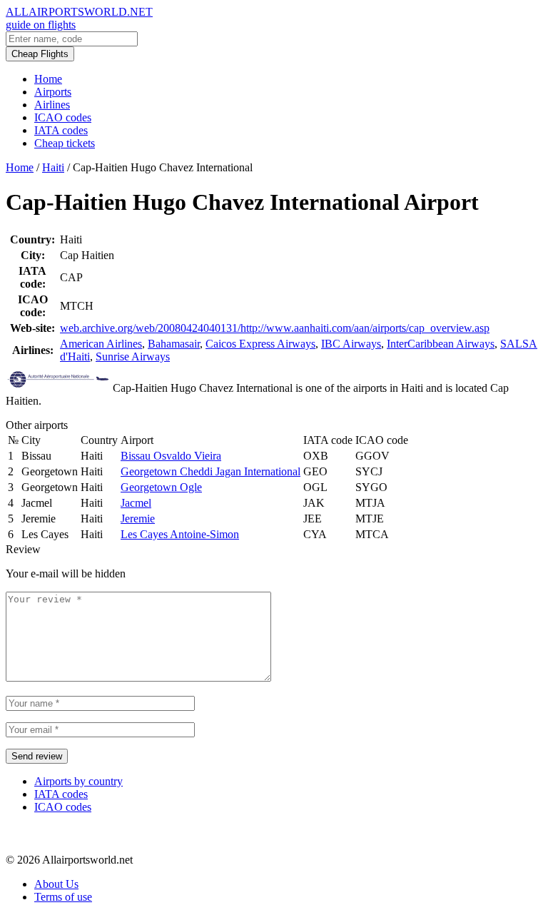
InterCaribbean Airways (440, 344)
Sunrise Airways (133, 356)
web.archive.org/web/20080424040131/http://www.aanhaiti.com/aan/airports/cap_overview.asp (274, 328)
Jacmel (136, 503)
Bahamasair (174, 344)
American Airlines (101, 344)
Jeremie (138, 518)
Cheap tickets (64, 143)
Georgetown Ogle (161, 487)
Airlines (52, 104)
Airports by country (78, 781)
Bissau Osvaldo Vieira (171, 456)
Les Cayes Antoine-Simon (180, 534)
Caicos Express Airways (260, 344)
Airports (52, 92)
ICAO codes (62, 117)
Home (48, 79)
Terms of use (63, 897)
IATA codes (61, 130)
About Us (56, 884)
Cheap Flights (39, 54)
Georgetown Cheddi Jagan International (210, 471)
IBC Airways (351, 344)
